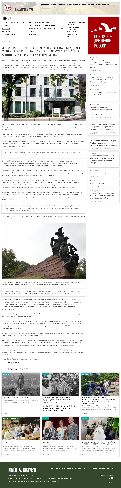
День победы (45, 5)
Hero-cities (8, 34)
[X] (14, 363)
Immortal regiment (72, 35)
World (6, 31)
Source (36, 359)
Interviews (61, 5)
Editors (98, 5)
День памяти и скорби (76, 24)
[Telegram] (18, 363)
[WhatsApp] (16, 363)
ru (115, 5)
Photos (84, 5)
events (33, 34)
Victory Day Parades (14, 23)
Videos (91, 5)
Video (32, 31)
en (109, 482)
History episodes (39, 23)
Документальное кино (43, 26)
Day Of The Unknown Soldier (73, 30)
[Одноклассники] (11, 363)
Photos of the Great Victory (46, 29)
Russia (5, 26)
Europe (6, 29)
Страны (106, 5)
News (54, 5)
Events (69, 5)
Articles (77, 5)
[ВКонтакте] (9, 363)
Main (3, 41)
